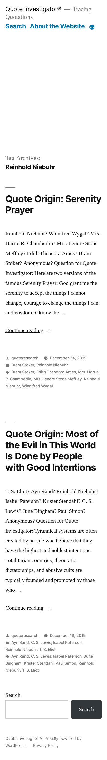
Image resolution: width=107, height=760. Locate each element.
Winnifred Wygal (37, 386)
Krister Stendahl (39, 663)
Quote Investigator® (33, 9)
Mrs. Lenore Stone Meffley (57, 379)
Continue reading (28, 330)
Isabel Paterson (67, 642)
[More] (92, 27)
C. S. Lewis (41, 642)
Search (15, 26)
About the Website (57, 26)
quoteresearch (24, 358)
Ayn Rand (20, 642)
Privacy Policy (46, 745)
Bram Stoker (22, 365)
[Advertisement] (53, 86)
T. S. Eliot (47, 649)
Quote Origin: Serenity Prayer (53, 204)
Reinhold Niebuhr (52, 365)
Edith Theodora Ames (56, 372)
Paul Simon (66, 663)
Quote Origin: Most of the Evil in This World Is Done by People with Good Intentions (51, 450)
